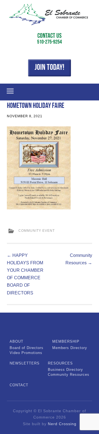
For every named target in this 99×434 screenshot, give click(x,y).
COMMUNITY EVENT (36, 231)
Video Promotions (26, 353)
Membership (65, 341)
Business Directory (65, 370)
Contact (19, 385)
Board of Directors (26, 348)
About (16, 341)
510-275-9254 (49, 42)
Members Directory (69, 348)
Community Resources (68, 374)
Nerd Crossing (62, 424)
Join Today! (49, 67)
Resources (60, 363)
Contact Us (49, 36)
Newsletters (25, 363)
